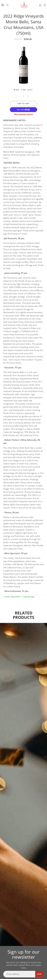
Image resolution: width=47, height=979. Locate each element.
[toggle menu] (2, 5)
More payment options (23, 114)
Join (39, 974)
